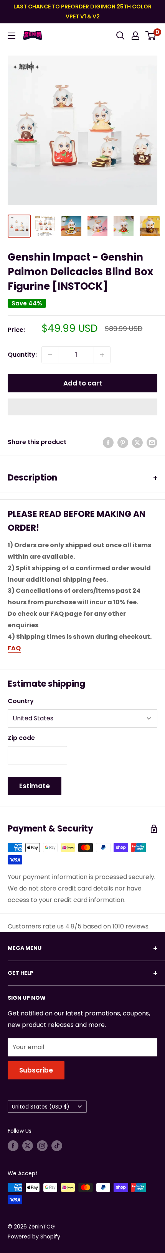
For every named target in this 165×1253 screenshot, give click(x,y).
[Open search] (120, 35)
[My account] (135, 35)
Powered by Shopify (34, 1236)
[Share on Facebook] (108, 442)
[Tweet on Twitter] (137, 442)
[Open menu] (11, 36)
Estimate (34, 786)
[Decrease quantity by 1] (50, 355)
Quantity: (22, 354)
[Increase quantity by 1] (102, 355)
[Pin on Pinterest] (122, 442)
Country (21, 701)
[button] (82, 407)
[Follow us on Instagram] (42, 1145)
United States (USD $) (40, 1106)
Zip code (21, 737)
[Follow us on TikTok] (56, 1145)
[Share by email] (152, 442)
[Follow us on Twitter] (27, 1145)
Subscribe (36, 1070)
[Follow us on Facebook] (13, 1145)
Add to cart (82, 383)
